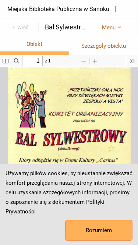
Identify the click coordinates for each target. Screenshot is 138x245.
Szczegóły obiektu (103, 46)
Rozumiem (99, 230)
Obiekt (34, 44)
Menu (109, 27)
